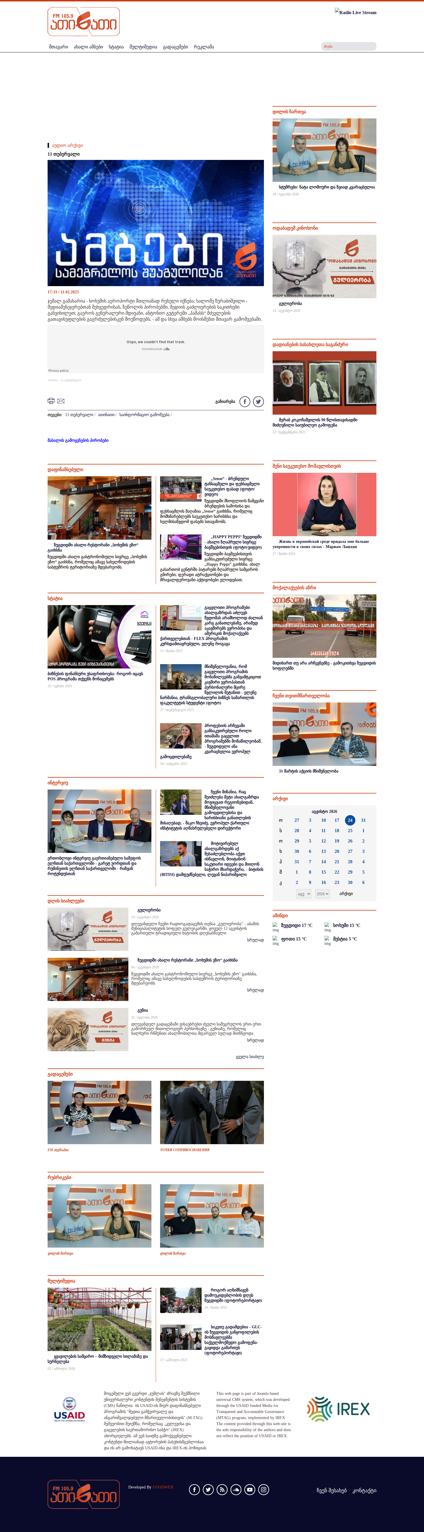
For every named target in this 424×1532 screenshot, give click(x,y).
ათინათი (106, 415)
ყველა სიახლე (250, 1057)
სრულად (255, 940)
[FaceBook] (255, 169)
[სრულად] (375, 202)
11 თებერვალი (71, 380)
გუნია (143, 1010)
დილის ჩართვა (60, 1253)
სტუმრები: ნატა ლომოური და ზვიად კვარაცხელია (327, 187)
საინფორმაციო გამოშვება (144, 415)
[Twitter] (258, 401)
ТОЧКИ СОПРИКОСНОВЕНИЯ (184, 1150)
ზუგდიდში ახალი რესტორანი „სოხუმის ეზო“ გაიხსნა (188, 960)
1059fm (53, 380)
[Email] (61, 400)
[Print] (52, 400)
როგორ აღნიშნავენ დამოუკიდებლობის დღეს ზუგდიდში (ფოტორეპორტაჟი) (233, 1295)
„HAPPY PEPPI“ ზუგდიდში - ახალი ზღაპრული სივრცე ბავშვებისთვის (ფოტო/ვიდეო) (233, 542)
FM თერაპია (58, 1150)
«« (281, 811)
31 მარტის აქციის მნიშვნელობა (308, 771)
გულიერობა (149, 910)
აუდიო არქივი (67, 145)
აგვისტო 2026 (324, 811)
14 (323, 861)
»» (367, 811)
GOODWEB (163, 1487)
